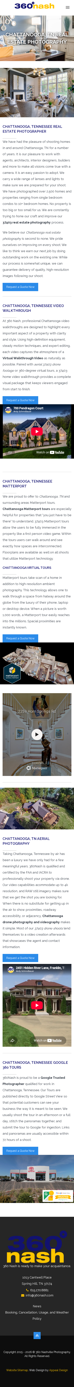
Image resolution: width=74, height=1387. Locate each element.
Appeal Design (58, 1370)
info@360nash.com (39, 1295)
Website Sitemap (17, 1370)
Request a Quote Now (20, 287)
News (37, 1306)
